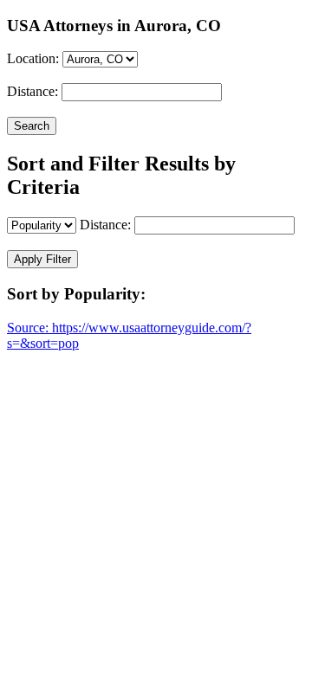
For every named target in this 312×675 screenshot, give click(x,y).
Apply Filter (42, 259)
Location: (33, 58)
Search (31, 125)
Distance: (32, 91)
